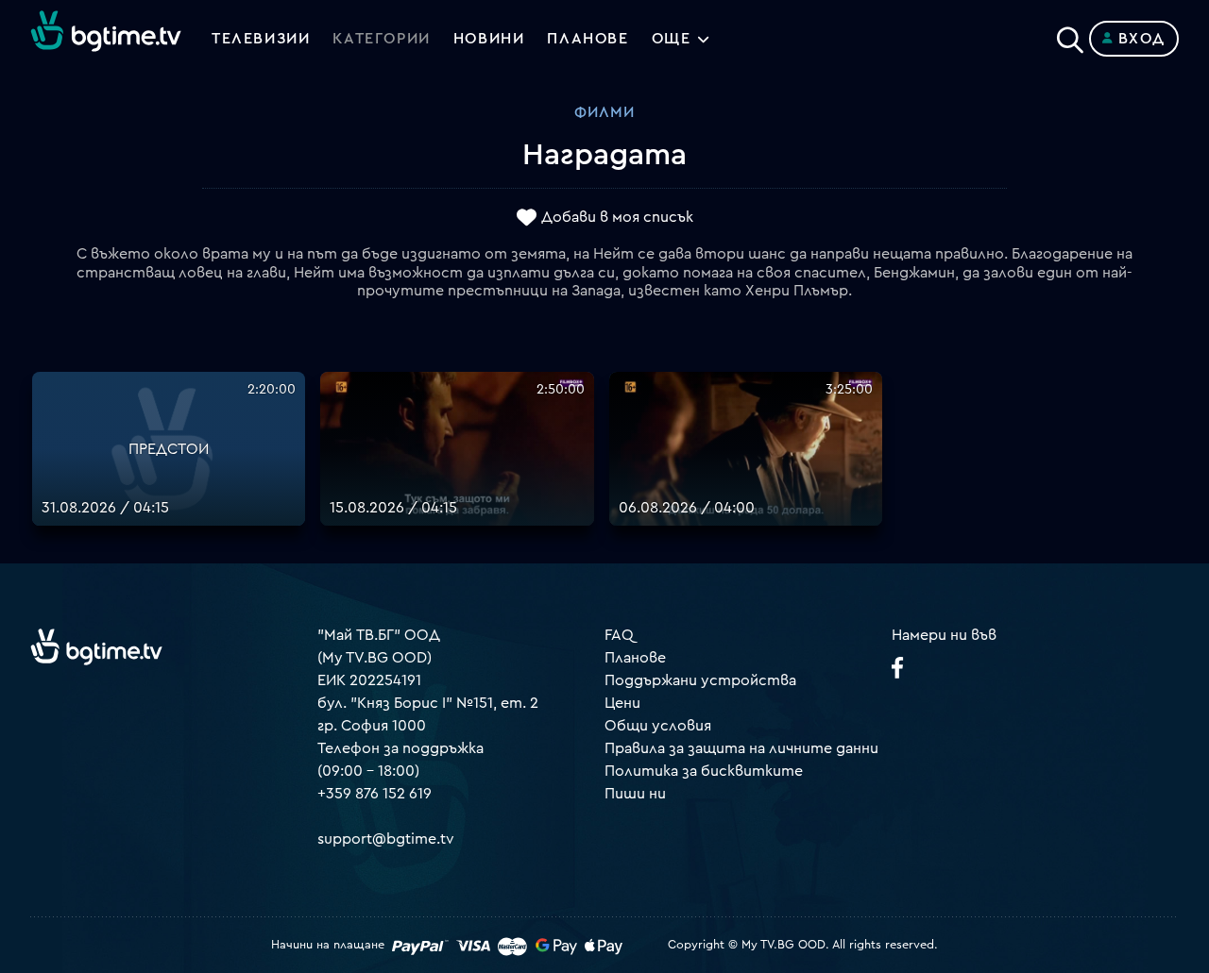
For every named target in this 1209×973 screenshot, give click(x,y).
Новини (489, 38)
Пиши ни (635, 793)
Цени (622, 703)
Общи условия (657, 725)
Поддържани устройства (700, 680)
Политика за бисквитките (703, 771)
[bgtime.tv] (96, 646)
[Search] (1070, 35)
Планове (635, 657)
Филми (604, 112)
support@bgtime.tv (385, 839)
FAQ (619, 635)
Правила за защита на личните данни (741, 748)
